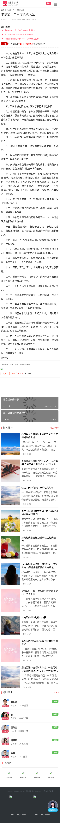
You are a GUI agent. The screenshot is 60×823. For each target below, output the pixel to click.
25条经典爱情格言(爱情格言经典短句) (38, 539)
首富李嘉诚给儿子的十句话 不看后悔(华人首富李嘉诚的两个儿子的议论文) (39, 463)
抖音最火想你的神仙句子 (33, 617)
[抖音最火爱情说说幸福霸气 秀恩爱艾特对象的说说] (10, 444)
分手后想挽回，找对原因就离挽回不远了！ (20, 35)
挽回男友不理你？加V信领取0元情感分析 (20, 30)
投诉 (49, 3)
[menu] (56, 4)
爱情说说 (21, 20)
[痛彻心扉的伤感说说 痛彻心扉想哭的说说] (10, 650)
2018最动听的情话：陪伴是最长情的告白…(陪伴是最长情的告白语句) (39, 566)
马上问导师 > (55, 428)
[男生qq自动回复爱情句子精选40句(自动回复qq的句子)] (10, 521)
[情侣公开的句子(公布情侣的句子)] (10, 495)
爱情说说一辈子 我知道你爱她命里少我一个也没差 (39, 592)
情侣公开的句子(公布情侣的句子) (37, 487)
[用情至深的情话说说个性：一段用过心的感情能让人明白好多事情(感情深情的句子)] (10, 677)
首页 (2, 10)
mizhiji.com (21, 791)
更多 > (56, 693)
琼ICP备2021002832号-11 (39, 791)
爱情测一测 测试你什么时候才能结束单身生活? (22, 39)
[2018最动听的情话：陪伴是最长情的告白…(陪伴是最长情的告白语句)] (10, 574)
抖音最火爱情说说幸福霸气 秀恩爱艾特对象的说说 (39, 436)
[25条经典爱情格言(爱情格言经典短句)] (10, 547)
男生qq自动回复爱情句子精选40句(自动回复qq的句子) (39, 512)
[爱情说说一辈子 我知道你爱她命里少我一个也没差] (10, 600)
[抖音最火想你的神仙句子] (10, 625)
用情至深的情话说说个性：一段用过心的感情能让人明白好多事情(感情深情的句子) (39, 669)
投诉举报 (50, 791)
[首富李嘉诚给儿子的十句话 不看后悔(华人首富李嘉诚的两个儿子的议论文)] (10, 471)
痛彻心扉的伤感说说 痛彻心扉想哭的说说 (39, 642)
